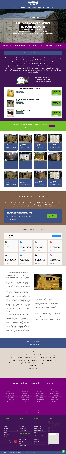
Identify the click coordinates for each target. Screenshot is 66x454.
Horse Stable (21, 441)
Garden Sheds (6, 424)
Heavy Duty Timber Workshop (24, 424)
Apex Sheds (6, 426)
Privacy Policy (32, 452)
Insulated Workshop (22, 428)
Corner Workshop (22, 426)
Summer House (36, 422)
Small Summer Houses (37, 428)
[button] (33, 92)
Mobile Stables (21, 443)
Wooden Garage (36, 439)
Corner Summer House (37, 424)
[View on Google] (6, 242)
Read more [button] (22, 250)
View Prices (56, 92)
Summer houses (41, 7)
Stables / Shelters (49, 7)
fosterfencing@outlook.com (42, 53)
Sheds (15, 7)
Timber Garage (36, 441)
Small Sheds (6, 436)
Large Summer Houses (38, 426)
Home (11, 7)
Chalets (35, 432)
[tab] (33, 92)
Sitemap (27, 452)
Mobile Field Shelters (22, 439)
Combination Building (22, 430)
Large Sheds (6, 434)
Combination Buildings (32, 7)
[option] (33, 362)
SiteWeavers (59, 452)
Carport (35, 443)
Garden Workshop (22, 422)
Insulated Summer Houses (38, 430)
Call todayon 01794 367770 (52, 216)
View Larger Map (50, 444)
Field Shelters (21, 437)
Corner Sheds (6, 430)
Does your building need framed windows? (29, 125)
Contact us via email (54, 430)
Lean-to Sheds (6, 432)
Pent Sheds (6, 428)
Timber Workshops (21, 7)
